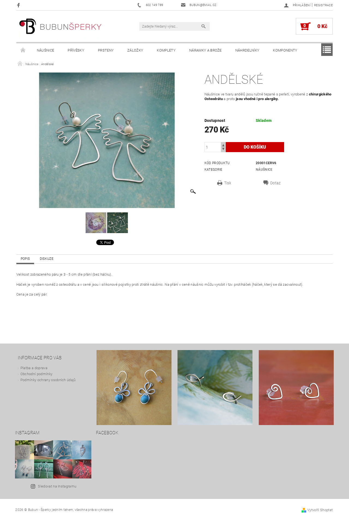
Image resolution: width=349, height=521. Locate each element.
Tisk (227, 183)
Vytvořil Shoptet (320, 510)
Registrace (323, 5)
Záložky (135, 50)
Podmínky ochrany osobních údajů (48, 380)
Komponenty (285, 50)
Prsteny (106, 50)
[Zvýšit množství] (223, 144)
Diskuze (46, 259)
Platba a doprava (33, 368)
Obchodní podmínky (36, 374)
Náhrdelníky (247, 50)
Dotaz (275, 183)
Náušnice (45, 50)
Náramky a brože (205, 50)
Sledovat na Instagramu (57, 486)
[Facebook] (19, 5)
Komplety (166, 50)
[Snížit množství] (223, 149)
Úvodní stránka (23, 50)
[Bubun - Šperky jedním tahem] (60, 29)
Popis (25, 259)
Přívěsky (76, 50)
